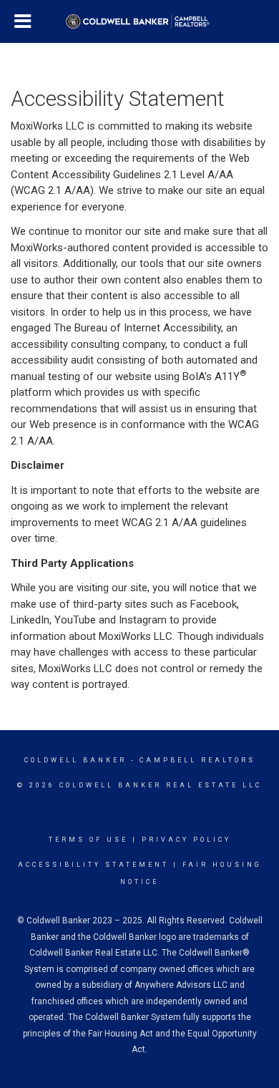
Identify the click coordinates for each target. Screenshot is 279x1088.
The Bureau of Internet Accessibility (137, 327)
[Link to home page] (140, 21)
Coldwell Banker (75, 760)
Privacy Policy (186, 839)
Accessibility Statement (93, 864)
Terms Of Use (88, 839)
